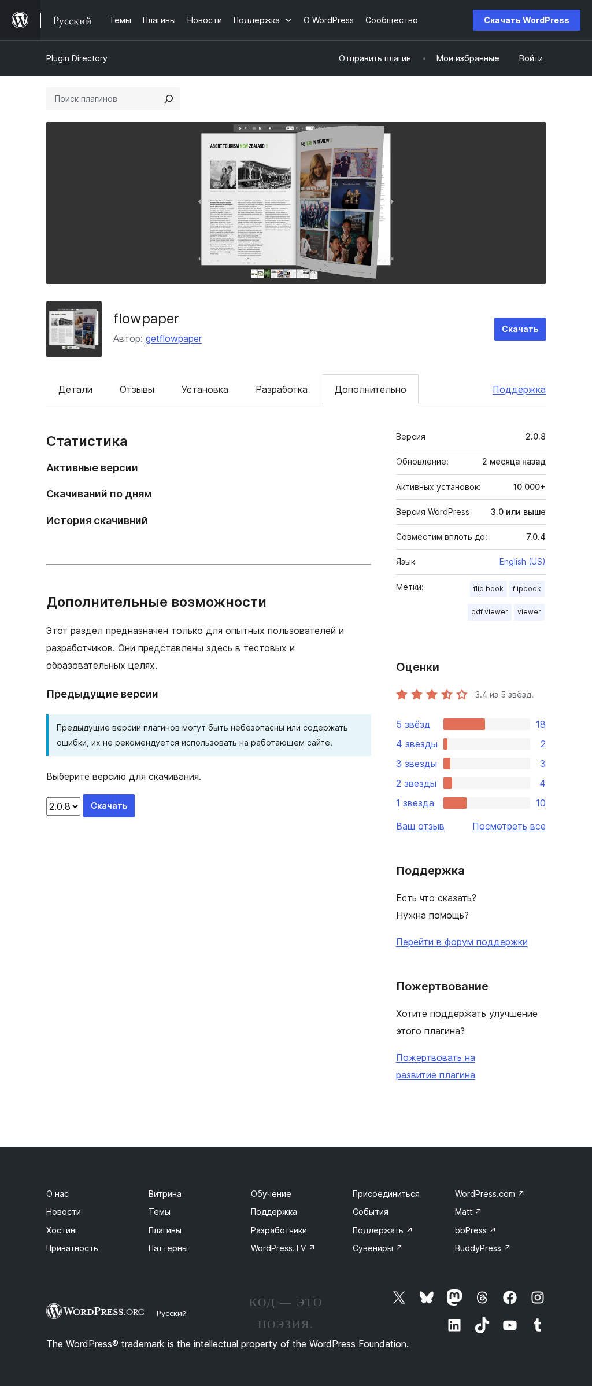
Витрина (165, 1194)
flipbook (527, 588)
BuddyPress (483, 1248)
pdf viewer (489, 611)
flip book (488, 588)
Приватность (72, 1248)
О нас (57, 1194)
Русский (172, 1313)
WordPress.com (490, 1194)
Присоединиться (386, 1194)
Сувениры (378, 1248)
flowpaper (146, 318)
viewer (529, 611)
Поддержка (519, 389)
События (370, 1212)
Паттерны (168, 1248)
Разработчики (279, 1230)
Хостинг (62, 1230)
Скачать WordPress (526, 20)
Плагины (165, 1230)
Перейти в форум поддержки (462, 942)
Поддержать (383, 1230)
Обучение (271, 1194)
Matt (468, 1212)
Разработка (282, 389)
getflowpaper (174, 338)
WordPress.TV (283, 1248)
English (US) (523, 561)
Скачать (520, 329)
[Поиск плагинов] (168, 98)
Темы (160, 1212)
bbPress (476, 1230)
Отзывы (137, 389)
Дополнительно (370, 389)
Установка (205, 389)
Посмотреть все (509, 826)
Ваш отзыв (420, 826)
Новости (63, 1212)
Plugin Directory (77, 58)
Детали (75, 389)
